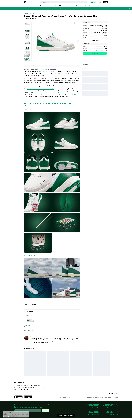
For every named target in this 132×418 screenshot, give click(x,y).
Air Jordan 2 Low (32, 304)
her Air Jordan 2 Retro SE (43, 71)
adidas (85, 5)
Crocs (90, 5)
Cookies (110, 397)
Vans (95, 5)
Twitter (49, 93)
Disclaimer (115, 397)
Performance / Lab (44, 5)
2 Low (37, 13)
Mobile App (57, 93)
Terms (106, 397)
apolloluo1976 (32, 255)
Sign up (105, 2)
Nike (73, 5)
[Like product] (78, 23)
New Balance (79, 5)
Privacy (101, 397)
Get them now (95, 53)
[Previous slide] (33, 41)
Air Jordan (67, 5)
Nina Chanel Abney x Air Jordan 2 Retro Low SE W (40, 89)
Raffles (60, 415)
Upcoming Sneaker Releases (57, 5)
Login (100, 2)
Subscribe (46, 410)
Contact (97, 397)
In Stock (71, 415)
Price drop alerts (95, 40)
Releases (26, 13)
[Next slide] (78, 41)
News (37, 5)
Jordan (26, 304)
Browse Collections (90, 397)
